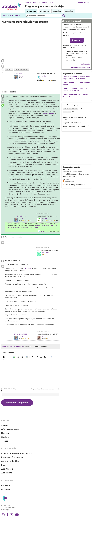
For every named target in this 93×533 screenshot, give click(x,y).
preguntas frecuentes (80, 67)
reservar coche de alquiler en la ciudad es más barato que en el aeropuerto (32, 226)
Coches (44, 2)
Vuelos (28, 2)
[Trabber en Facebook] (7, 516)
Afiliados (5, 489)
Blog (3, 465)
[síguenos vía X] (12, 516)
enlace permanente (42, 213)
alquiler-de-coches (21, 69)
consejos (9, 69)
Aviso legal (5, 509)
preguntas (31, 11)
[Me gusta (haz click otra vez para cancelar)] (2, 60)
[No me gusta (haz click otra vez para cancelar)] (2, 66)
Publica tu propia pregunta (12, 346)
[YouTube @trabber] (16, 516)
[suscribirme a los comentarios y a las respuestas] (63, 184)
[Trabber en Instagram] (3, 516)
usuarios (57, 11)
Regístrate (77, 40)
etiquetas (44, 11)
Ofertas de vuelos (10, 429)
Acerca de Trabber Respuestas (16, 453)
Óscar (21, 76)
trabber (43, 231)
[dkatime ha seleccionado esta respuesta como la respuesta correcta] (2, 105)
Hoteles (36, 2)
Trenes (51, 2)
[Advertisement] (30, 41)
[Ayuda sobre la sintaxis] (4, 360)
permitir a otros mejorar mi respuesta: (46, 389)
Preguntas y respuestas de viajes (45, 6)
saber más (85, 64)
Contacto (5, 485)
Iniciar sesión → (84, 2)
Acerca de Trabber (10, 461)
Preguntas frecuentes (12, 457)
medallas (69, 11)
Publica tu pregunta (11, 15)
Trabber (28, 268)
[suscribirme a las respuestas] (63, 181)
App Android (7, 469)
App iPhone (6, 473)
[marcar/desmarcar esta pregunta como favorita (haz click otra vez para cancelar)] (2, 69)
